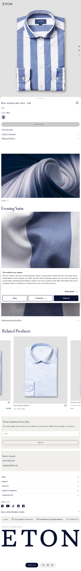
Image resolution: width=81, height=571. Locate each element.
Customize (39, 298)
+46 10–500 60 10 (9, 460)
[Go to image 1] (79, 46)
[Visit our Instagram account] (2, 506)
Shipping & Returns (8, 138)
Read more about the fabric (11, 320)
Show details (69, 291)
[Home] (40, 538)
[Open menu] (52, 565)
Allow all (66, 298)
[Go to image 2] (79, 50)
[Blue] (3, 117)
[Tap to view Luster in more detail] (40, 179)
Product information (9, 134)
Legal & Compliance (9, 490)
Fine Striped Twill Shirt (21, 405)
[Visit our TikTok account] (13, 506)
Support (5, 481)
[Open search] (43, 565)
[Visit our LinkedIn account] (18, 506)
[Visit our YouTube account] (7, 506)
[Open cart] (48, 565)
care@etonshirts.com (10, 465)
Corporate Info (7, 495)
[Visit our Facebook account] (23, 506)
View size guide (7, 130)
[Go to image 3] (79, 54)
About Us (5, 486)
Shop (4, 477)
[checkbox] (77, 104)
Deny (15, 298)
